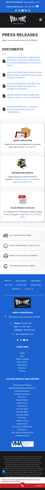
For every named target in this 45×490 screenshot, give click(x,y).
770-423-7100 (26, 323)
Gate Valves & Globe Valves (22, 427)
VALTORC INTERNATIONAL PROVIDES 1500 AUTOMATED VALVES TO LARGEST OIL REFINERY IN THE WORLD (23, 86)
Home (22, 353)
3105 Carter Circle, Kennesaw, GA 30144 (24, 317)
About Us (7, 280)
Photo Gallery (22, 362)
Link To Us (8, 285)
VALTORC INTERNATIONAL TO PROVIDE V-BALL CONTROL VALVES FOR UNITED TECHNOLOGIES (23, 109)
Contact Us (29, 289)
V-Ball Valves (22, 406)
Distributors (16, 289)
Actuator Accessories (22, 394)
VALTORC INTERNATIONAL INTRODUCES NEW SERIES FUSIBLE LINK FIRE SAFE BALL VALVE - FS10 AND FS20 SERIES (24, 75)
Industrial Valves (22, 421)
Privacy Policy (36, 285)
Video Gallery (36, 281)
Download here (30, 147)
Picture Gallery (21, 281)
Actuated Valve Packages (22, 385)
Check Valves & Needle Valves (22, 432)
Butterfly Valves (22, 400)
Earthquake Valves (22, 435)
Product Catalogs (22, 359)
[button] (16, 10)
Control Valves (22, 403)
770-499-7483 (24, 326)
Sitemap (22, 371)
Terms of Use (21, 285)
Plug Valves (22, 429)
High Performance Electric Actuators (22, 388)
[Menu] (40, 19)
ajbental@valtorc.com (31, 2)
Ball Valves (22, 397)
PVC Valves (22, 418)
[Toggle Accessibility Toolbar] (4, 471)
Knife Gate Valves (22, 415)
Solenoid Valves (22, 412)
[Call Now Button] (22, 485)
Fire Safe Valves (22, 409)
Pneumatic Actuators (22, 391)
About (22, 356)
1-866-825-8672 (29, 7)
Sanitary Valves (22, 424)
